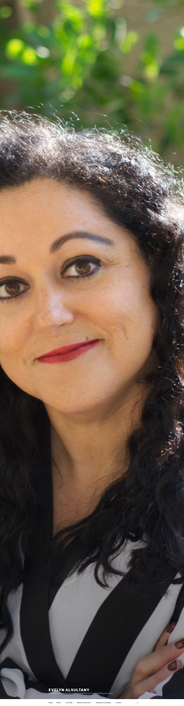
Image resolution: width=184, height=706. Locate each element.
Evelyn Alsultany (69, 690)
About (50, 702)
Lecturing (69, 702)
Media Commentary (84, 702)
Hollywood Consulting (103, 702)
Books (58, 702)
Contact (118, 702)
